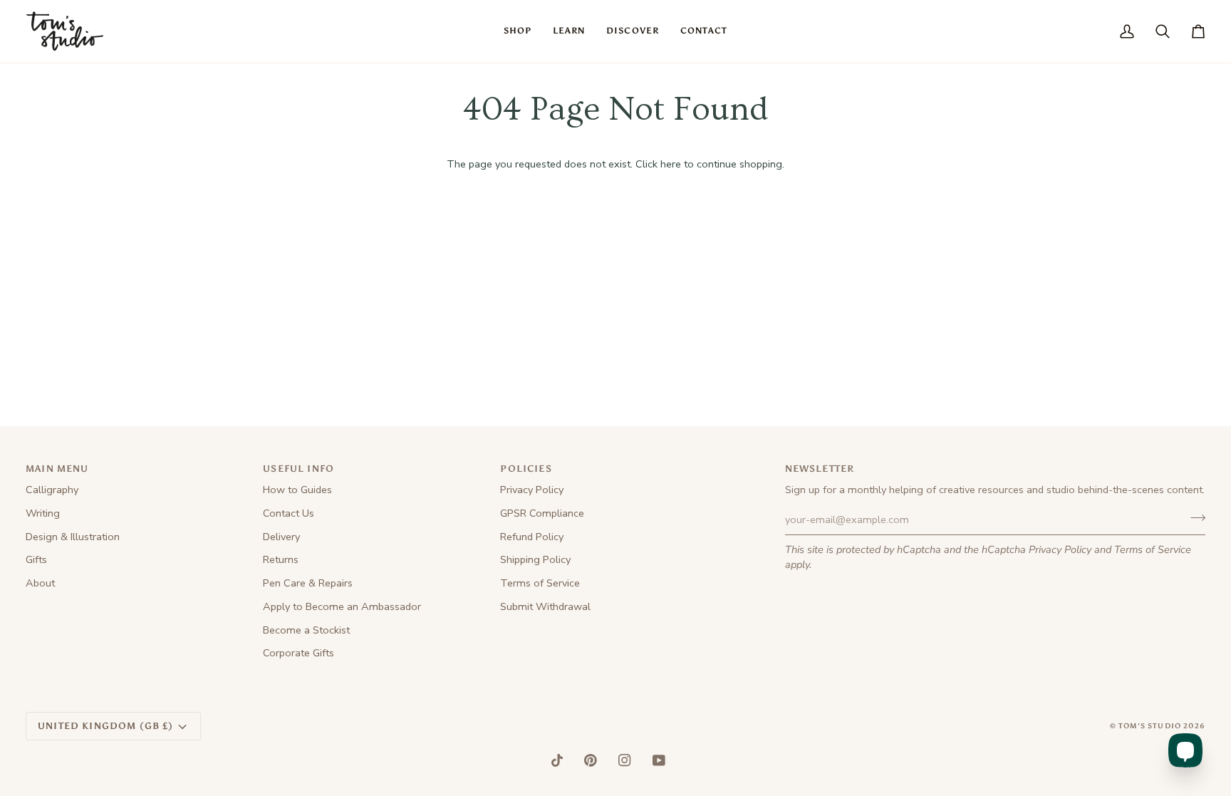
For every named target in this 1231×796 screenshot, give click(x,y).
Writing (43, 513)
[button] (517, 31)
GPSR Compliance (542, 513)
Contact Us (288, 513)
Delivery (281, 536)
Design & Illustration (73, 536)
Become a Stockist (306, 630)
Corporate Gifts (298, 653)
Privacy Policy (1060, 549)
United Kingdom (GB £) (106, 725)
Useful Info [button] (298, 468)
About (40, 583)
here (670, 164)
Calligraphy (52, 489)
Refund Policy (531, 536)
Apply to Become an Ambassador (342, 606)
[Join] (1193, 518)
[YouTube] (659, 760)
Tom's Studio (1149, 726)
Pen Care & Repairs (308, 583)
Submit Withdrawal (545, 606)
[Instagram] (624, 760)
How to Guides (297, 489)
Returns (280, 559)
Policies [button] (525, 468)
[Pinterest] (590, 760)
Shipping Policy (535, 559)
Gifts (36, 559)
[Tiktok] (557, 760)
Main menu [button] (57, 468)
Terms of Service (1152, 549)
